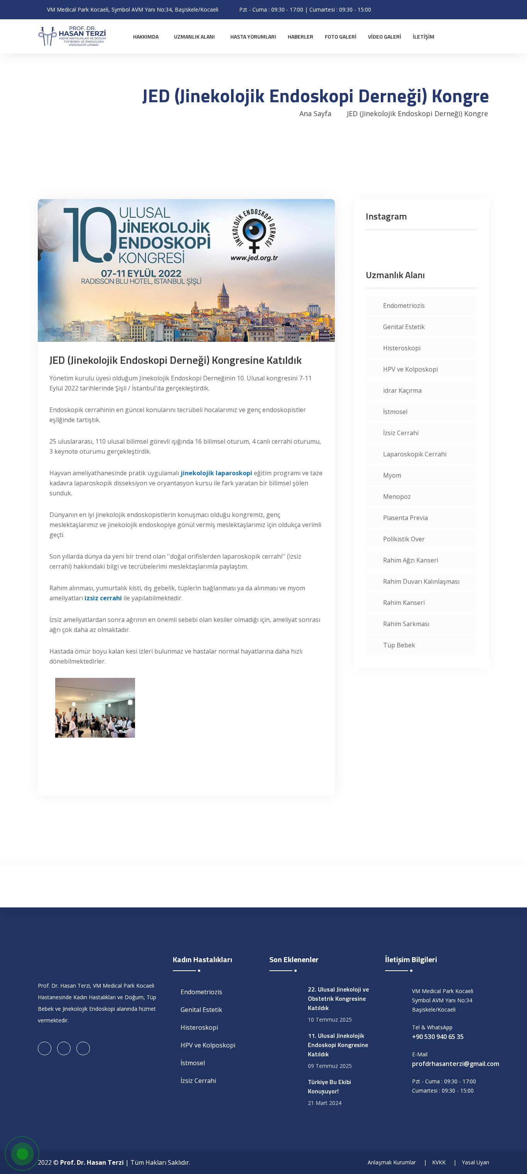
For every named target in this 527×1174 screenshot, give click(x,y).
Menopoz (397, 496)
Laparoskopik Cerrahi (414, 454)
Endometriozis (404, 305)
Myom (392, 475)
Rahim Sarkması (406, 624)
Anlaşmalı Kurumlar (392, 1162)
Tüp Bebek (399, 645)
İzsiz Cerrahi (401, 433)
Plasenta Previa (405, 518)
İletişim (423, 36)
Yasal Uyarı (475, 1162)
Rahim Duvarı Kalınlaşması (421, 581)
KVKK (439, 1162)
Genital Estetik (404, 327)
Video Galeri (384, 36)
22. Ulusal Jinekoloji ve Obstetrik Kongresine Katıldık (338, 998)
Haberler (300, 36)
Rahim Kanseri (404, 602)
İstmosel (395, 411)
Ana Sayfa (315, 113)
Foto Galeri (340, 36)
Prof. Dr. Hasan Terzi (92, 1162)
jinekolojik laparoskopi (216, 473)
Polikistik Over (404, 539)
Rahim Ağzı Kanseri (410, 560)
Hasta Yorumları (253, 36)
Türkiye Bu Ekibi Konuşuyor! (329, 1086)
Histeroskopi (402, 348)
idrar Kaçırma (402, 390)
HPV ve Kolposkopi (410, 369)
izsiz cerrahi (103, 598)
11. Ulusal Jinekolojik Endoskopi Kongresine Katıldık (338, 1045)
